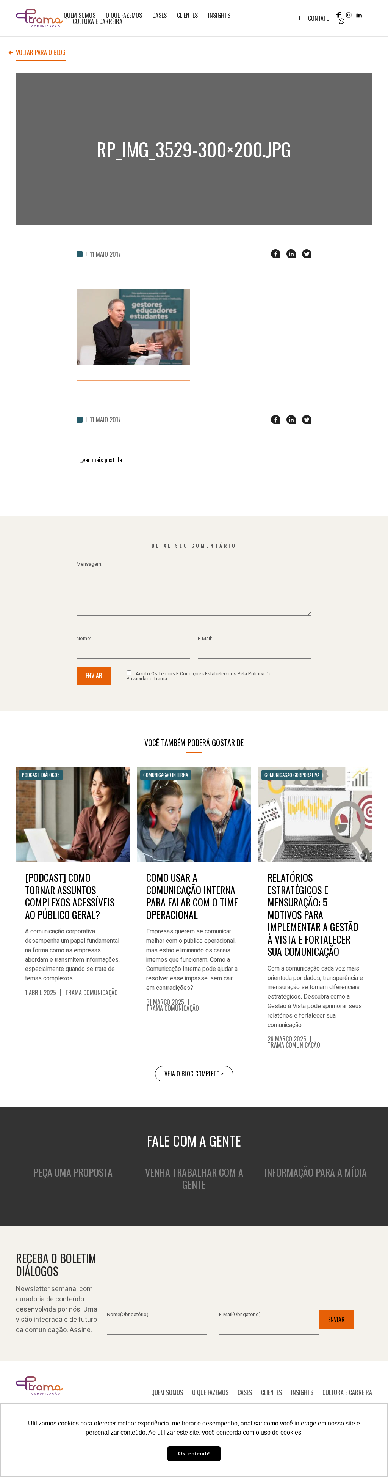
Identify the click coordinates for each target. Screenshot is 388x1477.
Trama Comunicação (91, 992)
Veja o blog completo (192, 1073)
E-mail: (205, 638)
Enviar (94, 675)
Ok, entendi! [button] (194, 1453)
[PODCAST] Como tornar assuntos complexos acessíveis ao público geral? (69, 896)
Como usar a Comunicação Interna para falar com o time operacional (192, 896)
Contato (319, 18)
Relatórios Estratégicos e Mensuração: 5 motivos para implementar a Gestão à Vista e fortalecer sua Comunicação (313, 914)
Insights (219, 15)
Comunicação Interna (165, 775)
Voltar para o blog (41, 53)
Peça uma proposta (73, 1172)
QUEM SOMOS (79, 15)
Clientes (187, 15)
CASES (159, 15)
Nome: (84, 638)
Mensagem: (89, 564)
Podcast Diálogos (41, 775)
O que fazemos (124, 15)
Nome (128, 1314)
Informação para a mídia (315, 1172)
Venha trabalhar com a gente (194, 1178)
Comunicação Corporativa (291, 775)
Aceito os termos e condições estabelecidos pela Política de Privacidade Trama (199, 675)
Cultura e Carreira (97, 21)
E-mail (240, 1314)
